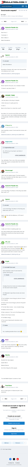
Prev (5, 21)
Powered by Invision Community (14, 464)
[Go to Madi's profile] (2, 340)
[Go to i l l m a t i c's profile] (2, 126)
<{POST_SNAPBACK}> (20, 155)
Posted (11, 29)
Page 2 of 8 (14, 21)
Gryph (4, 14)
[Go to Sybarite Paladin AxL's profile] (2, 28)
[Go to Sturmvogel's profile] (2, 171)
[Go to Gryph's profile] (2, 262)
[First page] (2, 21)
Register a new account (14, 423)
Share (7, 443)
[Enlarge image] (5, 216)
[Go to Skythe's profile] (2, 356)
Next (22, 21)
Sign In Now (14, 433)
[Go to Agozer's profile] (2, 56)
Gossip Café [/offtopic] (17, 16)
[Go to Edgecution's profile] (2, 142)
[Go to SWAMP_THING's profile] (2, 96)
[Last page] (26, 21)
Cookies (17, 462)
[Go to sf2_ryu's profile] (2, 242)
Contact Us (11, 462)
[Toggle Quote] (3, 61)
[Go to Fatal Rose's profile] (2, 386)
